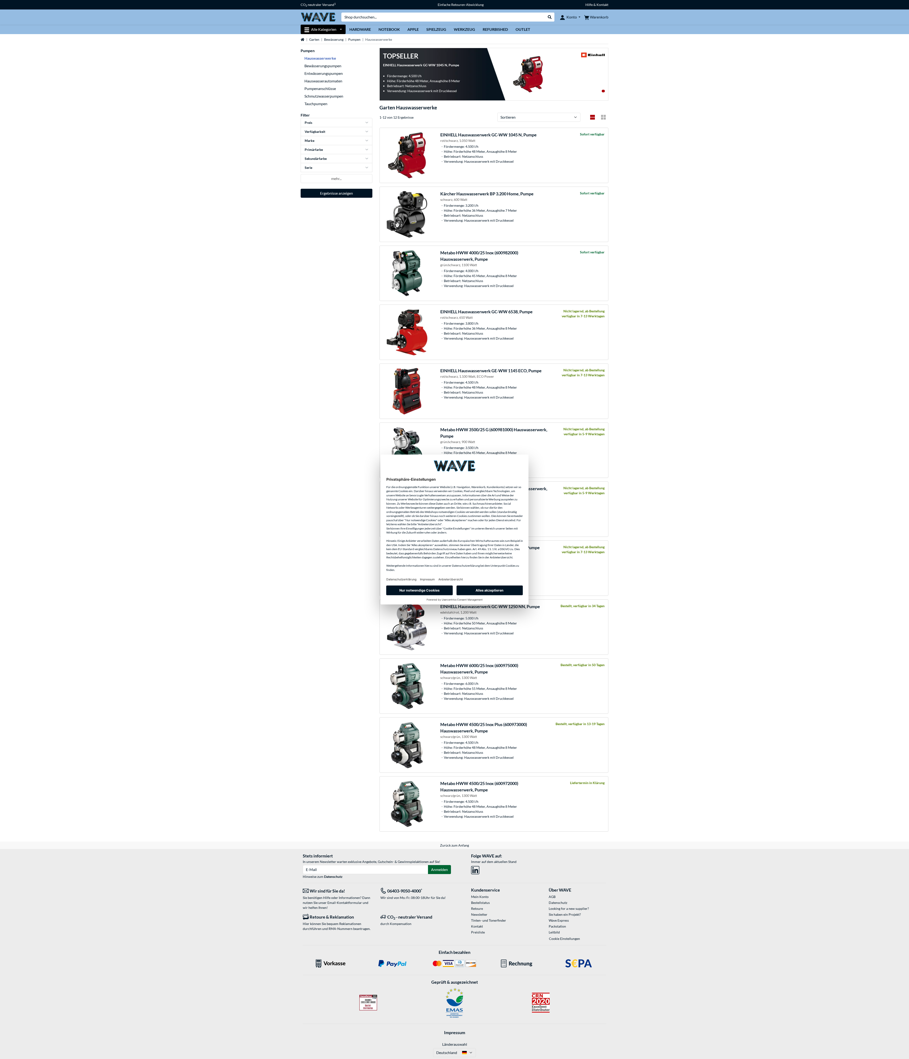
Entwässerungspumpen (323, 73)
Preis (308, 123)
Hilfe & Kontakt (596, 5)
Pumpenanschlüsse (320, 88)
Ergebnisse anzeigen (336, 193)
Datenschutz (333, 877)
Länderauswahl (454, 1044)
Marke (309, 141)
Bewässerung (333, 39)
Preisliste (478, 932)
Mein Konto (480, 897)
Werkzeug (464, 29)
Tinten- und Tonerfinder (488, 920)
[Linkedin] (475, 869)
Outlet (523, 29)
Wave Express (559, 920)
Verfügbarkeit (315, 132)
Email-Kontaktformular (344, 903)
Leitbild (554, 932)
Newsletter (479, 914)
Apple (413, 29)
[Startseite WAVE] (318, 17)
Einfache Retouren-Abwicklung (461, 5)
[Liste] (592, 117)
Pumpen (354, 39)
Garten (314, 39)
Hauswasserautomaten (323, 81)
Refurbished (495, 29)
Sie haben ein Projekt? (565, 914)
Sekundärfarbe (316, 159)
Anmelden (439, 869)
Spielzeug (436, 29)
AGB (552, 897)
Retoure (477, 908)
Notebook (389, 29)
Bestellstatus (480, 903)
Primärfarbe (314, 150)
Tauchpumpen (315, 103)
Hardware (360, 29)
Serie (308, 168)
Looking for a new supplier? (569, 908)
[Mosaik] (603, 117)
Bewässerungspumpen (322, 65)
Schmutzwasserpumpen (323, 96)
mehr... (336, 178)
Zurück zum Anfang (454, 845)
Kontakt (477, 926)
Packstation (557, 926)
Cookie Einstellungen (564, 939)
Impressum (454, 1032)
